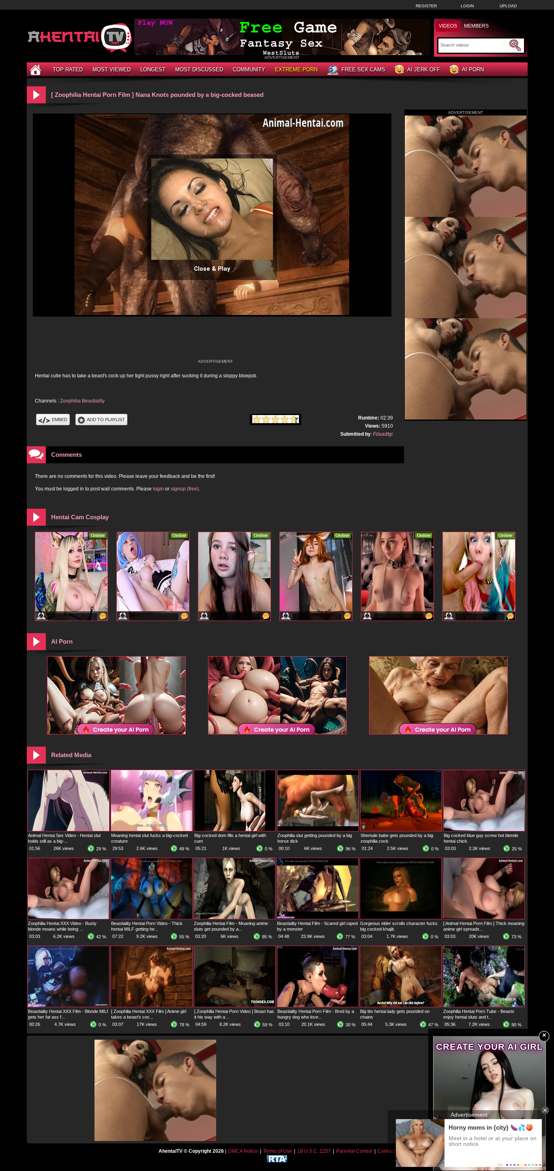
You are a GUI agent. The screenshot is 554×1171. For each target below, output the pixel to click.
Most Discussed (199, 69)
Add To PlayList (106, 419)
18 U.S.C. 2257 (314, 1151)
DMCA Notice (243, 1151)
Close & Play (212, 268)
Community (249, 69)
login (158, 489)
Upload (508, 6)
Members (476, 26)
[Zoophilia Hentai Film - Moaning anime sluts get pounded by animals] (234, 917)
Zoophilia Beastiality (82, 401)
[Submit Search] (515, 45)
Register (426, 6)
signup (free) (185, 489)
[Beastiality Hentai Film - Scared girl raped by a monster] (317, 917)
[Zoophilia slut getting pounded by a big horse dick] (318, 829)
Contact (386, 1151)
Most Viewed (111, 69)
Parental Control (354, 1151)
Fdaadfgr (383, 434)
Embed (59, 419)
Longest (152, 69)
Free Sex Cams (363, 69)
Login (467, 6)
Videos (448, 26)
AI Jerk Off (423, 69)
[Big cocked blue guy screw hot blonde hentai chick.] (484, 829)
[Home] (36, 69)
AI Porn (473, 69)
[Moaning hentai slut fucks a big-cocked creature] (151, 829)
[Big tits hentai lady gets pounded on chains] (400, 1005)
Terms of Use (277, 1151)
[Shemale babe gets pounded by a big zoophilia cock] (401, 829)
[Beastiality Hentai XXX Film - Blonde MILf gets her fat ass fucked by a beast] (68, 1005)
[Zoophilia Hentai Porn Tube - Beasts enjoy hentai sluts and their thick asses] (483, 1005)
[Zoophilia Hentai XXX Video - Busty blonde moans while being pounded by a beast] (68, 917)
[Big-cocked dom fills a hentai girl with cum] (234, 829)
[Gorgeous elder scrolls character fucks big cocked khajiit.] (400, 917)
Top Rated (68, 69)
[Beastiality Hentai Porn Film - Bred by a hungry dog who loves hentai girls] (318, 1005)
